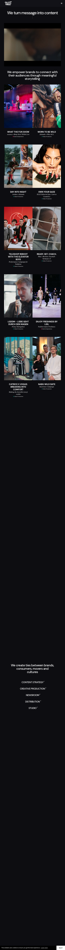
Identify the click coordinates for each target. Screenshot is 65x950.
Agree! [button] (61, 947)
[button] (61, 3)
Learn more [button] (44, 947)
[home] (8, 3)
